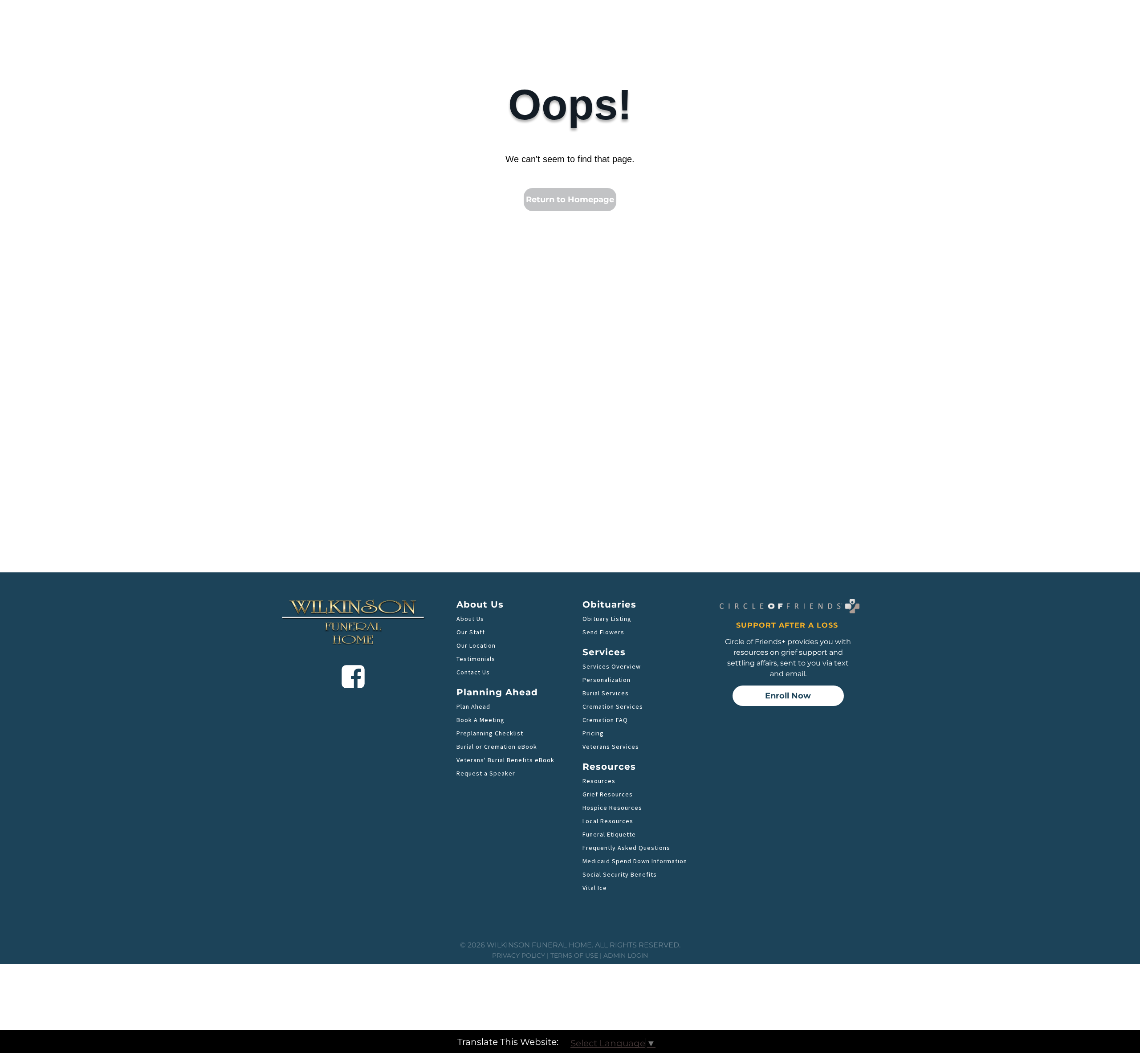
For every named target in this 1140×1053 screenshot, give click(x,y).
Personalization (606, 680)
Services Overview (611, 666)
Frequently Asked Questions (626, 848)
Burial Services (605, 693)
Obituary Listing (606, 619)
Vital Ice (594, 888)
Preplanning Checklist (489, 733)
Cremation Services (612, 706)
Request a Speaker (485, 773)
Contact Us (473, 672)
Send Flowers (603, 632)
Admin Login (625, 955)
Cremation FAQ (605, 720)
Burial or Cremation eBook (496, 747)
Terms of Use (574, 955)
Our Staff (470, 632)
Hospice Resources (612, 808)
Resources (598, 781)
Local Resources (607, 821)
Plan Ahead (473, 706)
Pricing (593, 733)
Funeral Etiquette (609, 834)
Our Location (476, 645)
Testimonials (475, 659)
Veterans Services (610, 747)
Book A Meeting (480, 720)
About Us (470, 619)
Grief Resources (607, 794)
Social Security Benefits (619, 874)
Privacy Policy (518, 955)
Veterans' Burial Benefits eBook (505, 760)
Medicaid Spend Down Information (634, 861)
